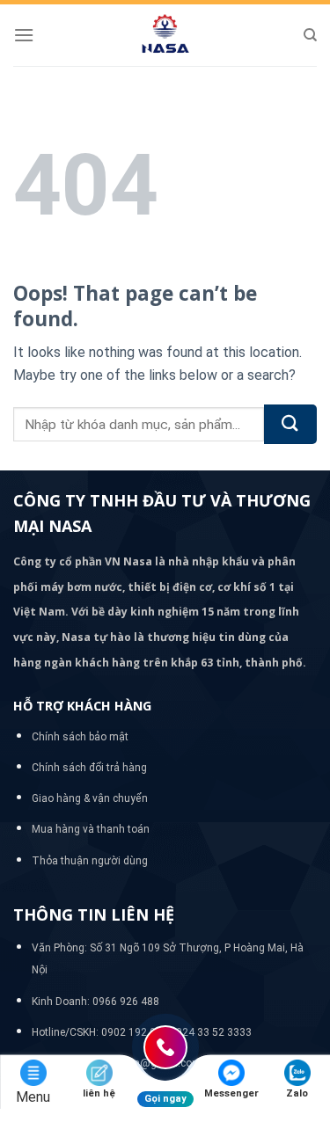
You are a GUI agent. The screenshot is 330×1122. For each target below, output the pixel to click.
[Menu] (23, 34)
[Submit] (290, 424)
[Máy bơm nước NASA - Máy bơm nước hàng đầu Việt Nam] (165, 35)
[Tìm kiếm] (310, 35)
